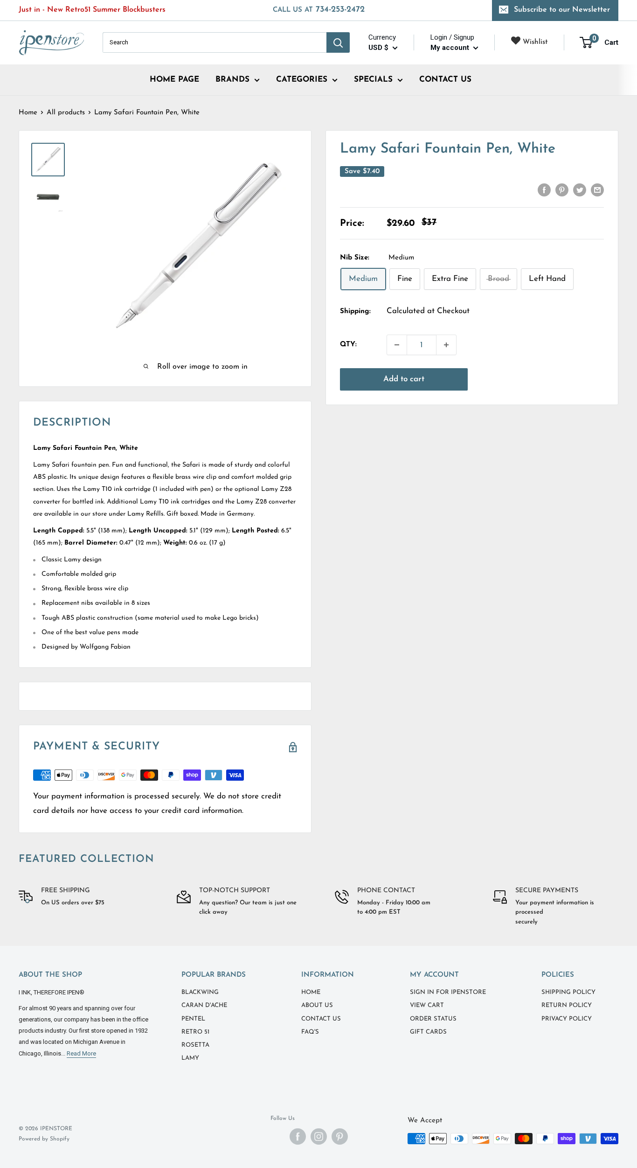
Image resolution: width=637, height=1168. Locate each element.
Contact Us (321, 1019)
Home (28, 112)
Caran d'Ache (204, 1005)
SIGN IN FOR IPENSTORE (448, 992)
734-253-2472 (319, 10)
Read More (81, 1053)
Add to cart (403, 379)
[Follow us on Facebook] (298, 1136)
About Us (317, 1005)
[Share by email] (597, 189)
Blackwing (200, 992)
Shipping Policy (568, 992)
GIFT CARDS (428, 1032)
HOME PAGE (174, 80)
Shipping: (355, 311)
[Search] (338, 42)
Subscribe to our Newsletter (562, 10)
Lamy (190, 1058)
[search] (214, 42)
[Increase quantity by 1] (446, 345)
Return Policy (566, 1005)
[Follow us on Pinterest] (340, 1136)
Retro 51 (195, 1032)
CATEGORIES (301, 80)
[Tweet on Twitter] (579, 189)
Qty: (348, 344)
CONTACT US (445, 80)
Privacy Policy (566, 1019)
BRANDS (232, 80)
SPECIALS (373, 80)
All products (66, 112)
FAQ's (310, 1032)
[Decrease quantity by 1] (397, 345)
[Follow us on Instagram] (319, 1136)
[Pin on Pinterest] (561, 189)
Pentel (193, 1019)
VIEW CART (427, 1005)
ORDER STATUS (433, 1019)
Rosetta (195, 1045)
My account (450, 47)
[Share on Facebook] (544, 189)
